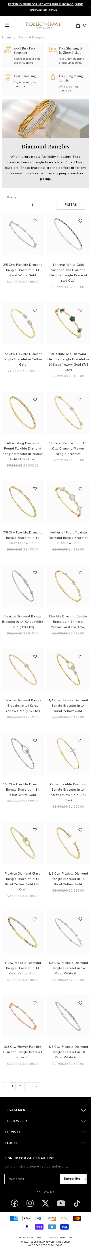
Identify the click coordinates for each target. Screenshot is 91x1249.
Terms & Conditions (60, 1237)
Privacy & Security (30, 1237)
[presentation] (89, 8)
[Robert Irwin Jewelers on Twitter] (45, 1203)
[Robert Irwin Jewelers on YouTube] (61, 1203)
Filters (71, 205)
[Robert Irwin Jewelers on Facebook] (14, 1203)
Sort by (11, 197)
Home (6, 37)
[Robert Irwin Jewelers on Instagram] (30, 1203)
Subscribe (72, 1179)
